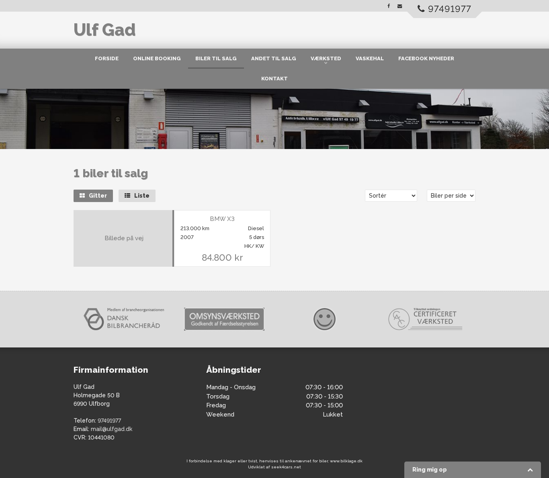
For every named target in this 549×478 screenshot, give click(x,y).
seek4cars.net (286, 467)
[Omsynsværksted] (224, 319)
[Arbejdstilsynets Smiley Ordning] (324, 319)
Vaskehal (370, 58)
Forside (107, 58)
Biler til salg (216, 58)
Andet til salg (273, 58)
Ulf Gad (104, 30)
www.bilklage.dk (346, 461)
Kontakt (274, 79)
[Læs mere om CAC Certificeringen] (425, 319)
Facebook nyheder (426, 58)
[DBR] (124, 319)
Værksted (326, 58)
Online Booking (157, 58)
